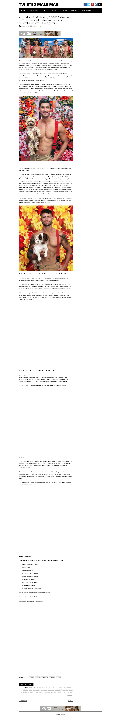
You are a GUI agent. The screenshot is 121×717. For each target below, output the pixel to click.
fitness (30, 690)
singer (55, 692)
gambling (37, 690)
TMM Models (33, 10)
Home (23, 10)
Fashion (44, 10)
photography (40, 692)
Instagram (96, 4)
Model (27, 692)
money (31, 692)
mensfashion (69, 690)
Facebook (85, 4)
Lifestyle (74, 10)
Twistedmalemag (25, 26)
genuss (45, 690)
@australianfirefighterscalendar (34, 601)
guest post (54, 690)
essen (60, 687)
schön (48, 692)
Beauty (54, 10)
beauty (45, 687)
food (34, 690)
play (46, 692)
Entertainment (87, 10)
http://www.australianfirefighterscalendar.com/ (37, 592)
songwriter (59, 692)
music (35, 692)
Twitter (88, 4)
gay (42, 690)
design (56, 687)
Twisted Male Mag (39, 4)
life (61, 690)
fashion (64, 687)
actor (40, 687)
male (64, 690)
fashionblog (69, 687)
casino (52, 687)
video (71, 692)
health (58, 690)
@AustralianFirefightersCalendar (34, 597)
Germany (64, 10)
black (49, 687)
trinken (67, 692)
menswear (23, 692)
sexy (52, 692)
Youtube (92, 4)
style (64, 692)
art (42, 687)
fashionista (25, 690)
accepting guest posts (32, 687)
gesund (49, 690)
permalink (69, 695)
